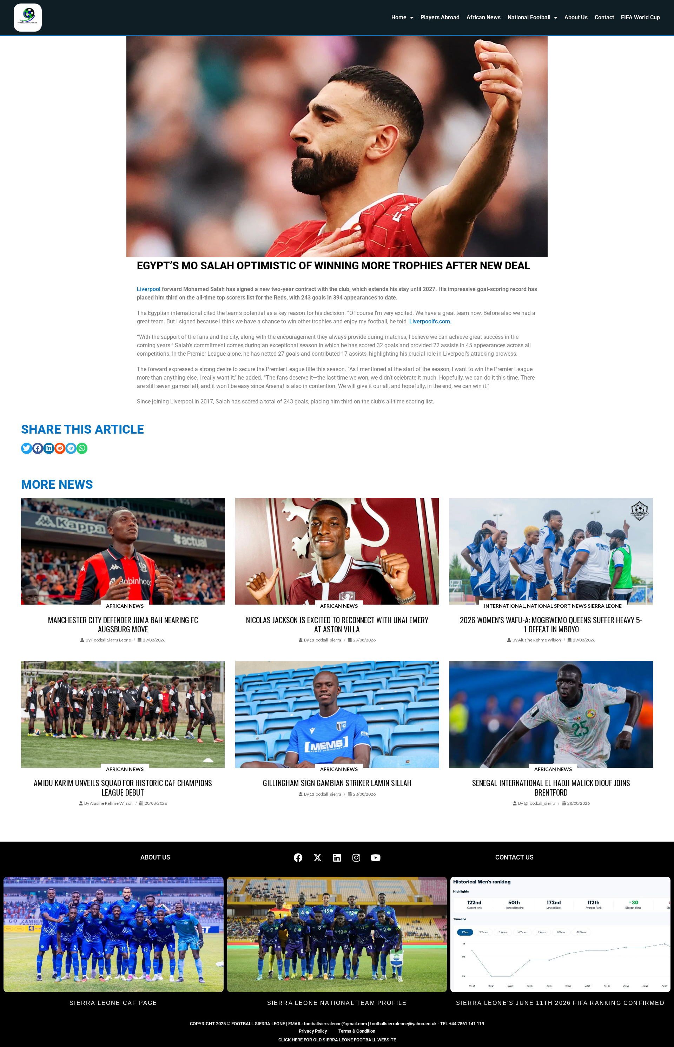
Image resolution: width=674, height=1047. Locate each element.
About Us (576, 17)
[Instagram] (356, 857)
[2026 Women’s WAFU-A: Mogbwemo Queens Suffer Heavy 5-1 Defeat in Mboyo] (551, 552)
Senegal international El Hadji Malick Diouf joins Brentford (551, 787)
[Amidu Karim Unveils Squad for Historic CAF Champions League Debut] (123, 715)
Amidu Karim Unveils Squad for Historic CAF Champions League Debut (123, 787)
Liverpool (148, 289)
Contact (604, 17)
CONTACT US (514, 857)
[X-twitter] (317, 857)
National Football (529, 17)
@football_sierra (325, 640)
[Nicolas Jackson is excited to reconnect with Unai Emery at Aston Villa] (337, 552)
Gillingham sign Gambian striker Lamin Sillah (337, 782)
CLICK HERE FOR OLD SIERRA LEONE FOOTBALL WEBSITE (337, 1039)
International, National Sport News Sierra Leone (553, 606)
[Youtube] (375, 857)
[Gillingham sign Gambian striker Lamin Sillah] (337, 715)
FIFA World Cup (640, 17)
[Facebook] (298, 857)
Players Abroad (440, 17)
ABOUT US (155, 857)
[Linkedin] (337, 857)
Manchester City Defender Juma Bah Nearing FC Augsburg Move (123, 624)
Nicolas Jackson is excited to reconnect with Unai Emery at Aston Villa (337, 624)
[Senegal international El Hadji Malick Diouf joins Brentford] (551, 715)
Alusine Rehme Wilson (539, 640)
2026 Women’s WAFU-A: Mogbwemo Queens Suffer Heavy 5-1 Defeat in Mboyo (551, 624)
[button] (26, 448)
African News (484, 17)
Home (399, 17)
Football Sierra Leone (111, 640)
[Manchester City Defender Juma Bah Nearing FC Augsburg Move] (123, 552)
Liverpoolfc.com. (430, 321)
